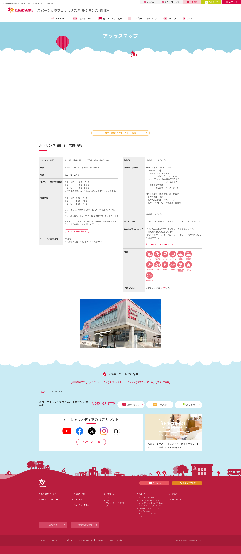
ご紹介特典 (53, 525)
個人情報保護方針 (85, 540)
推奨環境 (100, 540)
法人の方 (150, 2)
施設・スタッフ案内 (112, 19)
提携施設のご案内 (85, 525)
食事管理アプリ (79, 382)
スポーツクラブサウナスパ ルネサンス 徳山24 (73, 10)
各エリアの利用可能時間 (77, 231)
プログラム (110, 494)
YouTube (157, 483)
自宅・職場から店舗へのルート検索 (120, 133)
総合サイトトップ (172, 2)
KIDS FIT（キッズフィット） (150, 508)
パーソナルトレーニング (122, 382)
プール (108, 506)
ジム (107, 500)
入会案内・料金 (85, 19)
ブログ (190, 19)
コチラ (163, 288)
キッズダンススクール (147, 514)
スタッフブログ (189, 483)
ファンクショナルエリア (115, 503)
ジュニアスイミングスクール (150, 506)
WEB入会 (233, 2)
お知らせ (60, 19)
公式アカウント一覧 (91, 442)
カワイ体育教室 (144, 511)
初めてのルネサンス (48, 494)
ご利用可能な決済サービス (159, 244)
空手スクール (144, 516)
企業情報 (53, 540)
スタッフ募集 (163, 382)
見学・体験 (78, 499)
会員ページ (213, 2)
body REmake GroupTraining (151, 503)
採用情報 (193, 2)
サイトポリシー (68, 540)
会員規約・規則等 (115, 540)
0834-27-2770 (72, 175)
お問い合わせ (133, 405)
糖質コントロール (145, 382)
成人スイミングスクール (148, 497)
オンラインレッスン (99, 382)
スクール (172, 19)
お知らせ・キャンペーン (50, 499)
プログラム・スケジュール (144, 19)
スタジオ (109, 497)
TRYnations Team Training (150, 500)
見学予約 (190, 405)
